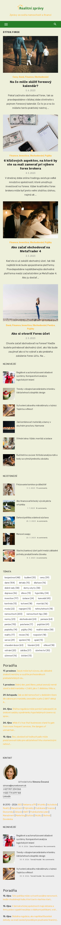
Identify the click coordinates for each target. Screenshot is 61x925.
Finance (29, 77)
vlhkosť (49, 645)
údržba (25, 650)
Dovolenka (8, 819)
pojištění (43, 624)
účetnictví (42, 650)
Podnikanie (40, 808)
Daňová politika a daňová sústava (32, 517)
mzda (10, 609)
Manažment (17, 808)
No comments (49, 846)
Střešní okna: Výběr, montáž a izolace (34, 438)
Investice (24, 155)
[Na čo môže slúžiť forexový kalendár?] (30, 54)
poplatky (11, 629)
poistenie (26, 624)
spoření (24, 640)
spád (38, 640)
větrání (10, 650)
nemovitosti (13, 614)
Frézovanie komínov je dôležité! (31, 484)
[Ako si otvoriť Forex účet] (30, 302)
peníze (10, 624)
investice (11, 598)
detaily (24, 583)
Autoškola (52, 804)
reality (10, 635)
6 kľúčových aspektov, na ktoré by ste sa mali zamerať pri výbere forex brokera (30, 164)
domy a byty (32, 588)
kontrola (11, 603)
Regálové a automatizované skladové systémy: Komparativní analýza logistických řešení (34, 376)
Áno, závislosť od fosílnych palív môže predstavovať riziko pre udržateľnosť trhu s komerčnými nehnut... (29, 740)
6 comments (42, 521)
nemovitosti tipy (37, 614)
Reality (6, 808)
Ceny (15, 77)
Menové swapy (23, 534)
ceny (44, 577)
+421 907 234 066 (12, 789)
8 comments (41, 508)
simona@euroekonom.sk (14, 785)
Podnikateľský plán (39, 812)
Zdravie (18, 812)
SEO (20, 804)
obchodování (28, 619)
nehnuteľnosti (44, 609)
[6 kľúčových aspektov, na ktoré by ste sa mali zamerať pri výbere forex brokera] (30, 133)
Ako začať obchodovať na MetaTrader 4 (30, 249)
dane (10, 583)
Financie (51, 808)
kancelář (44, 598)
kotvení (26, 603)
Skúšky (38, 815)
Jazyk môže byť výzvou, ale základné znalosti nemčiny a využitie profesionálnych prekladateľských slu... (27, 674)
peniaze (47, 619)
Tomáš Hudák (35, 859)
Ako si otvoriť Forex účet (30, 333)
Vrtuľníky (41, 804)
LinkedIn (7, 796)
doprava (11, 593)
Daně (21, 77)
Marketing (20, 815)
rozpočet (39, 635)
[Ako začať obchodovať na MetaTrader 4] (30, 219)
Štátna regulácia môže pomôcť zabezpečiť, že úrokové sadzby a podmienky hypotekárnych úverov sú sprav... (30, 713)
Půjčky (48, 155)
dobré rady (12, 588)
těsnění (33, 645)
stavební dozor (14, 645)
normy (10, 619)
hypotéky (42, 593)
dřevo (26, 593)
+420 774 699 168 (12, 793)
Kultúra (30, 815)
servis (10, 640)
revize (24, 635)
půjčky (26, 629)
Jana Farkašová (36, 846)
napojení (25, 609)
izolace (28, 598)
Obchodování (41, 77)
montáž (42, 603)
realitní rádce (44, 629)
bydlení (30, 577)
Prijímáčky (29, 808)
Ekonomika (8, 812)
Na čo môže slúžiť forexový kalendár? (30, 84)
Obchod (46, 815)
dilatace (40, 583)
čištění (26, 655)
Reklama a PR (29, 804)
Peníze (51, 325)
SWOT (26, 812)
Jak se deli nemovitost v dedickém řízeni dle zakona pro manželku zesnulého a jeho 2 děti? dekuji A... (30, 699)
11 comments (41, 488)
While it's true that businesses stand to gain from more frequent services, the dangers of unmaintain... (28, 726)
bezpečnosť (12, 577)
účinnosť (11, 655)
